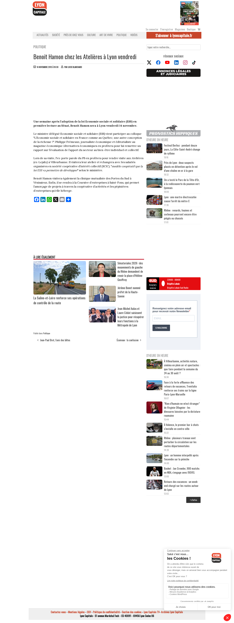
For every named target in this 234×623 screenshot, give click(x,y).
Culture (91, 35)
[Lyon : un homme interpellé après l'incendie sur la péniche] (154, 458)
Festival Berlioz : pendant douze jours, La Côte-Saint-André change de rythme (182, 149)
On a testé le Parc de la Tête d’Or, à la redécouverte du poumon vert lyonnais (182, 184)
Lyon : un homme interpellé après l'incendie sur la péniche (181, 457)
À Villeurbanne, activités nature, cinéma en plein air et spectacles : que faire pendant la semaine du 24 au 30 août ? (182, 367)
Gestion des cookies (132, 612)
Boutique (191, 29)
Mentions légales (76, 612)
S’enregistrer (166, 29)
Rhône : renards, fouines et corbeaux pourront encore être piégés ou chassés (180, 214)
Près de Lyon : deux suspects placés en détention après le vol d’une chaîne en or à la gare (181, 167)
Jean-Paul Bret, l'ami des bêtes (55, 340)
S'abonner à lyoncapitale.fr (174, 35)
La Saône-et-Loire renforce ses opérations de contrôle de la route (59, 300)
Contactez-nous (58, 612)
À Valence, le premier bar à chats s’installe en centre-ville (181, 427)
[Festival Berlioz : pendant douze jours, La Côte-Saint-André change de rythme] (154, 148)
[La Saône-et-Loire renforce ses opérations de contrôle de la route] (59, 293)
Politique (122, 35)
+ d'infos (193, 499)
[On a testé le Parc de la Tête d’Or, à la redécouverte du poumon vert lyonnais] (154, 183)
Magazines (180, 29)
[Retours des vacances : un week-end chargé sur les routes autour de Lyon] (154, 485)
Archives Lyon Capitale (172, 612)
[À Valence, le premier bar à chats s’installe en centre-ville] (154, 428)
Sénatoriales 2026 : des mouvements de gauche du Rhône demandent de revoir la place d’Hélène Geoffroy (130, 271)
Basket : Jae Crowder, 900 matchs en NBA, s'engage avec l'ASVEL (181, 470)
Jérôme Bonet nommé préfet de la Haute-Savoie (128, 292)
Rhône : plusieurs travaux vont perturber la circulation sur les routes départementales (180, 442)
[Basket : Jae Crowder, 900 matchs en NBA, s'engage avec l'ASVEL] (154, 471)
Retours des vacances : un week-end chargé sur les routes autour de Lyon (181, 486)
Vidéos (133, 35)
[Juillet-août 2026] (189, 13)
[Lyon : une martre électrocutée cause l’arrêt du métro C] (154, 200)
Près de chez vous (73, 35)
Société (56, 35)
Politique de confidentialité (106, 612)
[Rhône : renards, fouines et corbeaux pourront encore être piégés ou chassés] (154, 213)
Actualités (42, 35)
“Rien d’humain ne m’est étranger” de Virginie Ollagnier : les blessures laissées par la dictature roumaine (182, 409)
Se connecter (152, 29)
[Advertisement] (88, 95)
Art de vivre (106, 35)
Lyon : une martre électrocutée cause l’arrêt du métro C (180, 199)
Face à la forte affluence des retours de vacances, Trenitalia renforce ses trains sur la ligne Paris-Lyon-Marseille (180, 388)
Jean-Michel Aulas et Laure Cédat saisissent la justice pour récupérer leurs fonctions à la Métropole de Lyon (130, 316)
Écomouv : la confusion (127, 340)
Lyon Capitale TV (152, 612)
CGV (89, 612)
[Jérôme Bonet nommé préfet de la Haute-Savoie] (102, 300)
